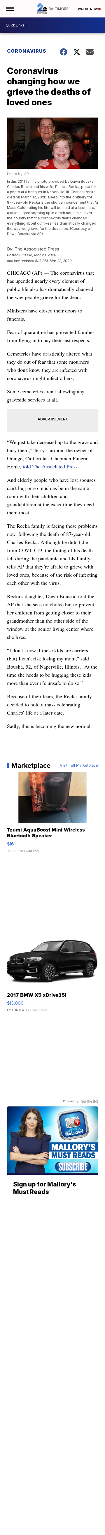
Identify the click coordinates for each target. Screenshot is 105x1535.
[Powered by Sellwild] (89, 1101)
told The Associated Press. (51, 466)
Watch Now (88, 9)
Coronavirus (26, 51)
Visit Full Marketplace (79, 765)
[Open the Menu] (9, 8)
